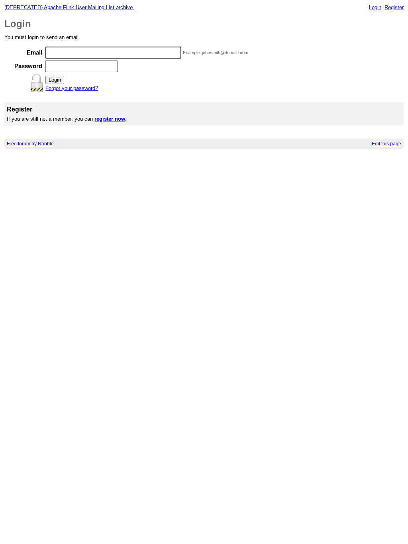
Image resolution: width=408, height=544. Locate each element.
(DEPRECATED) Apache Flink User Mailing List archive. (69, 7)
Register (394, 7)
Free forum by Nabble (30, 144)
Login (375, 7)
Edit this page (386, 144)
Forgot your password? (71, 88)
